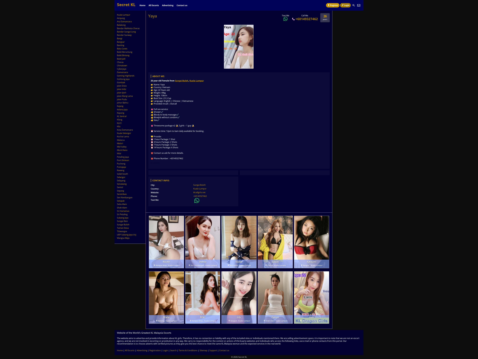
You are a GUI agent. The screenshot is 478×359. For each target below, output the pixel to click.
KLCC (119, 123)
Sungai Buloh (181, 80)
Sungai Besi (122, 221)
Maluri (120, 143)
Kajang (120, 106)
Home (142, 5)
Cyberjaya (121, 69)
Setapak (120, 200)
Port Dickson (123, 160)
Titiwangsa (122, 231)
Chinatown (122, 65)
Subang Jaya (122, 217)
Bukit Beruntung (124, 52)
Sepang (120, 190)
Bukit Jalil (121, 58)
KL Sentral (121, 116)
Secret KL (126, 4)
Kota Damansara (125, 129)
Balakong (121, 25)
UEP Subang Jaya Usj (126, 234)
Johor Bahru (122, 102)
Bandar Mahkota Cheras (128, 28)
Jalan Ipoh (121, 92)
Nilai (119, 153)
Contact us (182, 5)
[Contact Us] (359, 5)
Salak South (122, 173)
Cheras (120, 62)
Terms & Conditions (188, 350)
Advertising (167, 5)
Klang (119, 119)
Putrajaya (121, 167)
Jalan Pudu (122, 99)
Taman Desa (123, 228)
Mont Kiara (122, 150)
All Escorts (154, 5)
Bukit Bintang (123, 55)
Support (213, 350)
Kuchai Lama (123, 136)
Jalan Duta (122, 85)
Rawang (120, 170)
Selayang (121, 180)
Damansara (122, 72)
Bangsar (121, 42)
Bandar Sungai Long (126, 31)
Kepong (120, 113)
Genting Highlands (125, 75)
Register (334, 5)
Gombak (121, 82)
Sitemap (203, 350)
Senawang (122, 184)
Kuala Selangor (124, 133)
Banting (120, 45)
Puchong (121, 163)
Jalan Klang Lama (125, 96)
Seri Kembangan (124, 197)
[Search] (353, 5)
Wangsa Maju (123, 238)
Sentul (120, 187)
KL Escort (155, 163)
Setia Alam (122, 204)
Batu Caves (122, 48)
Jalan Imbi (121, 89)
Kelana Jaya (122, 109)
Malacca (121, 140)
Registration (155, 350)
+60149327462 (306, 19)
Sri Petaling (122, 214)
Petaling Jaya (123, 157)
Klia (118, 126)
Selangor (121, 177)
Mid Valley (121, 146)
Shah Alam (122, 207)
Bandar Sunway (124, 35)
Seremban (122, 194)
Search (173, 350)
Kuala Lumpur (196, 80)
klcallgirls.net (199, 192)
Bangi (119, 38)
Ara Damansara (124, 21)
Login (347, 5)
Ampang (121, 18)
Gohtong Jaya (123, 79)
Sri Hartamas (123, 211)
